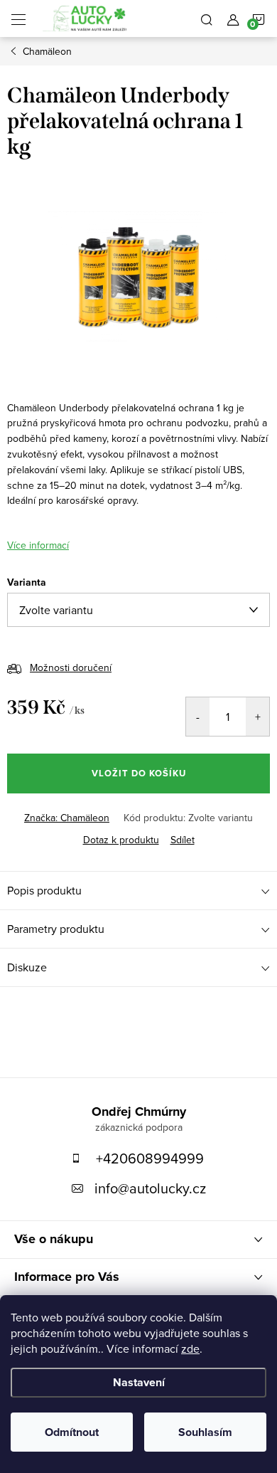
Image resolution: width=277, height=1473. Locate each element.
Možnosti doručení (71, 667)
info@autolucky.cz (150, 1188)
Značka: (66, 818)
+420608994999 (150, 1158)
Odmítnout (72, 1432)
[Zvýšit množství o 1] (257, 716)
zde (190, 1348)
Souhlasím (205, 1432)
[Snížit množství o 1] (198, 716)
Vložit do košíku (139, 773)
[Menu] (18, 18)
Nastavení (139, 1382)
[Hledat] (206, 18)
